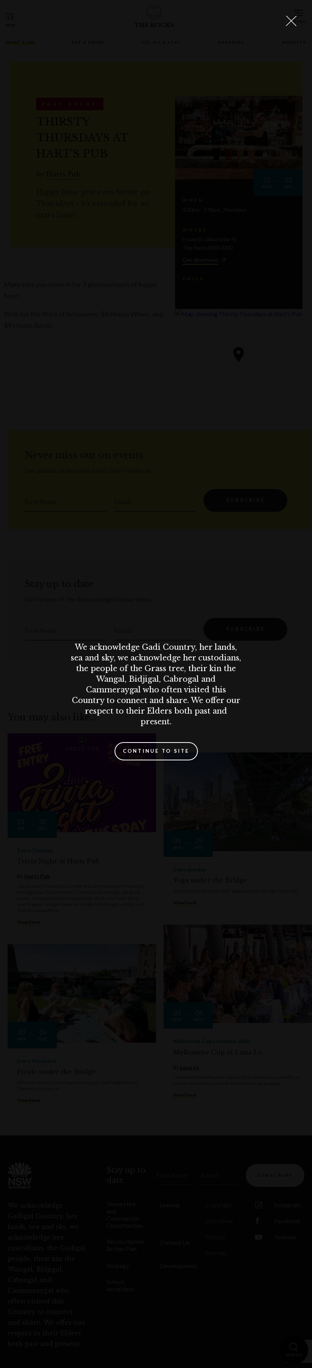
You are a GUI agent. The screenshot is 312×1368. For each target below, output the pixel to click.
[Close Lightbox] (291, 21)
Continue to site (156, 751)
